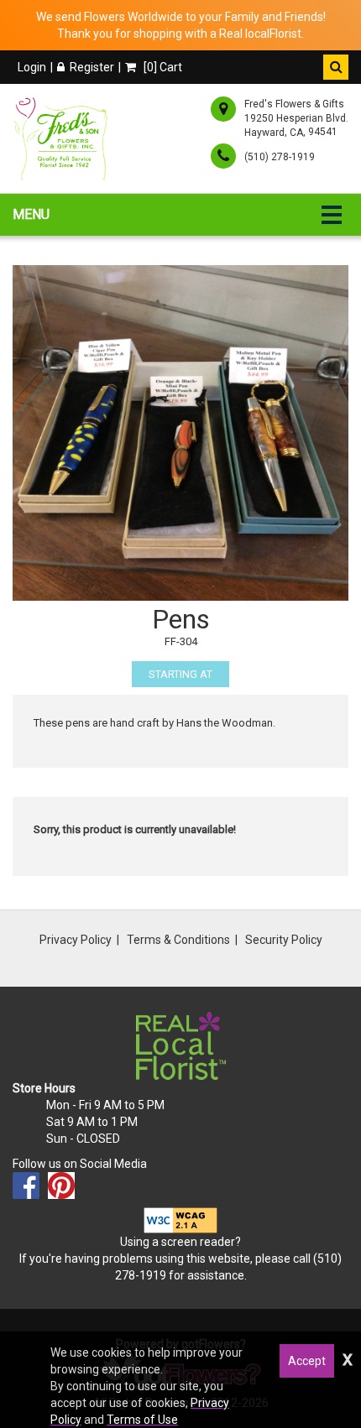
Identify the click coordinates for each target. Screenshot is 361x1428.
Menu (31, 214)
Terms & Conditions (178, 939)
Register (92, 67)
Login (32, 67)
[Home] (63, 138)
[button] (335, 67)
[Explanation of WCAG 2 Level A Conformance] (180, 1219)
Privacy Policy (75, 939)
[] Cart (161, 67)
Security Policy (283, 939)
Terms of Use (142, 1419)
